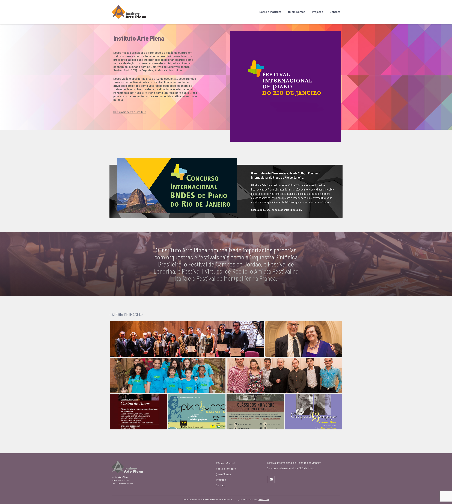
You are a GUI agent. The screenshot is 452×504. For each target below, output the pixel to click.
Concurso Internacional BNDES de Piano (290, 468)
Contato (335, 12)
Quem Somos (296, 12)
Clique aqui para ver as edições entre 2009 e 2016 (276, 209)
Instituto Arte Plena (138, 38)
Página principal (225, 463)
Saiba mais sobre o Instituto (129, 112)
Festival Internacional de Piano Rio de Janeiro (294, 463)
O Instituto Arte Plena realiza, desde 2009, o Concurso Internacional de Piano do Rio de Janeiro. (285, 175)
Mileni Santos (263, 499)
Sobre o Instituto (270, 12)
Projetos (317, 12)
